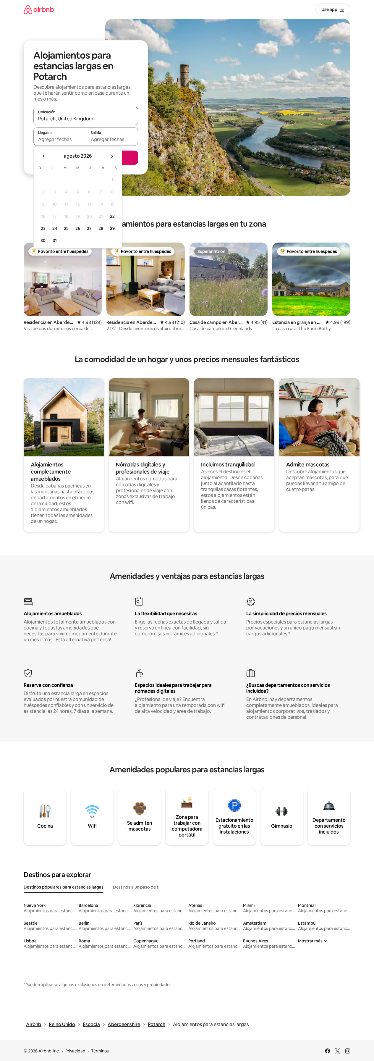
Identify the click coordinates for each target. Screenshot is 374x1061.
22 (112, 216)
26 (77, 228)
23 (43, 228)
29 (112, 228)
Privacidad (75, 1051)
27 (89, 228)
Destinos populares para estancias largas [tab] (63, 887)
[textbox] (59, 139)
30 (43, 240)
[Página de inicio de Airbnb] (39, 9)
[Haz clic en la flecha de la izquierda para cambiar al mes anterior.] (44, 156)
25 (66, 228)
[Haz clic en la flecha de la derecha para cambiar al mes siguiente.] (112, 156)
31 (55, 240)
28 (100, 228)
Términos (100, 1051)
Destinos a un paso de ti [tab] (136, 887)
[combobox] (85, 118)
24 (54, 228)
